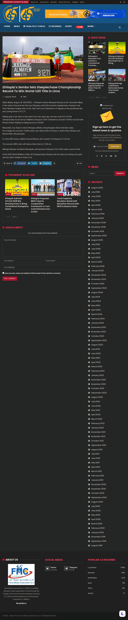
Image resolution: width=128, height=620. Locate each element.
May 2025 (95, 253)
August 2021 (96, 449)
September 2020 (99, 497)
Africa (90, 588)
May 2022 (95, 410)
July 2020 (95, 506)
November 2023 (98, 331)
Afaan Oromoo (64, 2)
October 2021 (97, 441)
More (82, 2)
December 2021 (98, 432)
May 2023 (95, 358)
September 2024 (99, 288)
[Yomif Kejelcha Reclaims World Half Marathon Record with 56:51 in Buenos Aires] (69, 187)
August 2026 (97, 187)
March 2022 (96, 419)
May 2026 (95, 201)
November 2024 (98, 279)
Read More (21, 603)
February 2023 (97, 371)
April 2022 (95, 414)
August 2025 (97, 240)
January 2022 (97, 428)
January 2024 (97, 323)
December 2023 (98, 327)
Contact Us (44, 2)
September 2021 (98, 445)
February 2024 (98, 318)
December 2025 (98, 222)
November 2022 (98, 384)
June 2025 (96, 249)
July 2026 (95, 192)
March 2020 (96, 523)
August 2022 (97, 397)
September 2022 (99, 393)
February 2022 (97, 423)
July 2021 (95, 454)
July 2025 (95, 244)
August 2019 (96, 545)
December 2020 (98, 484)
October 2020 (97, 493)
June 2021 (95, 458)
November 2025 (98, 227)
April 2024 (96, 310)
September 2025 (99, 235)
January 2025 (97, 270)
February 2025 (97, 266)
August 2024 (97, 292)
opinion (90, 593)
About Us (34, 2)
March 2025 (96, 262)
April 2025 (95, 257)
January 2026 (97, 218)
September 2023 (99, 340)
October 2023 (97, 336)
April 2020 (96, 519)
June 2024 (96, 301)
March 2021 (96, 471)
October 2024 (97, 283)
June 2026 (96, 196)
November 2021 (98, 436)
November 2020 (98, 489)
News (17, 26)
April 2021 (95, 467)
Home (7, 26)
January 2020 (97, 532)
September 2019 (98, 541)
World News (92, 578)
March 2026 (96, 209)
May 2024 (95, 305)
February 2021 (97, 475)
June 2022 (96, 406)
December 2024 (98, 275)
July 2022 (95, 401)
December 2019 (98, 536)
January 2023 (97, 375)
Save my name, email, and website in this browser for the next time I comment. (33, 273)
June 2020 (96, 510)
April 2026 (95, 205)
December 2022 (98, 379)
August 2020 (97, 502)
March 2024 (96, 314)
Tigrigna (75, 2)
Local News (92, 567)
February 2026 (97, 214)
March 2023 (96, 366)
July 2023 (95, 349)
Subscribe (115, 146)
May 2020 (95, 515)
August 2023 (97, 344)
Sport (68, 26)
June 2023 (96, 353)
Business (57, 26)
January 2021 (97, 480)
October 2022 (97, 388)
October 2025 (97, 231)
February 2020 (98, 528)
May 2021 (95, 462)
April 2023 (95, 362)
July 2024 (95, 297)
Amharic (53, 2)
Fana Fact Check (35, 26)
